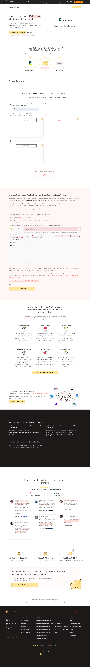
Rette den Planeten (11, 637)
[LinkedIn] (49, 651)
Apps (56, 632)
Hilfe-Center (58, 623)
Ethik (55, 645)
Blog (71, 629)
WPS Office (55, 275)
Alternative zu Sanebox (43, 632)
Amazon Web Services (71, 275)
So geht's (9, 628)
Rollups (26, 317)
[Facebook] (43, 651)
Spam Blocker (25, 629)
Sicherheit (36, 645)
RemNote (11, 277)
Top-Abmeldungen (75, 626)
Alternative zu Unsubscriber (44, 623)
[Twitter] (41, 651)
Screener (24, 626)
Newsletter (73, 635)
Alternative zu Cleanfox (43, 626)
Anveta (18, 277)
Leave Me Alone (14, 7)
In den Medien (10, 634)
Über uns (8, 620)
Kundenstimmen (75, 623)
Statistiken (73, 620)
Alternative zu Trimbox (43, 629)
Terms (50, 645)
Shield (32, 317)
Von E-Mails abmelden (61, 629)
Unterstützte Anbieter (61, 626)
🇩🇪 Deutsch (79, 611)
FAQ (56, 620)
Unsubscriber (25, 620)
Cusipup (61, 275)
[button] (49, 7)
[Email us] (46, 651)
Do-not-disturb (25, 632)
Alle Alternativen (41, 638)
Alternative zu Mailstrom (43, 635)
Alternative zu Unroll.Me (43, 620)
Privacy (43, 645)
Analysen (73, 632)
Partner (8, 631)
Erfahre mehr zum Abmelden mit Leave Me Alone (23, 280)
